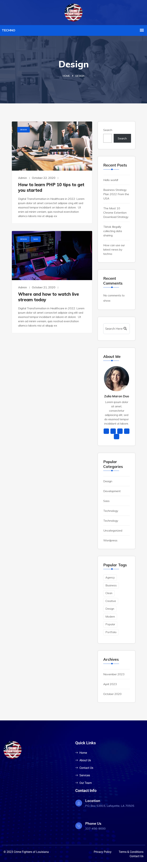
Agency (110, 577)
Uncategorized (112, 530)
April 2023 (110, 684)
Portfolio (111, 632)
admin (22, 178)
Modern (110, 616)
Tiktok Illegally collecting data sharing (112, 231)
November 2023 (114, 674)
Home (66, 75)
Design (23, 129)
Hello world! (110, 180)
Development (112, 491)
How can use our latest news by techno (114, 249)
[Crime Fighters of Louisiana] (73, 12)
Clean (108, 593)
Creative (110, 601)
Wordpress (110, 540)
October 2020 (112, 694)
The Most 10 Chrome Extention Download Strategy (116, 212)
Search (107, 130)
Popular (110, 624)
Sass (35, 239)
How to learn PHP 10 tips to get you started (51, 187)
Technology (110, 511)
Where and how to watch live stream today (48, 296)
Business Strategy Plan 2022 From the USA (116, 194)
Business (111, 585)
